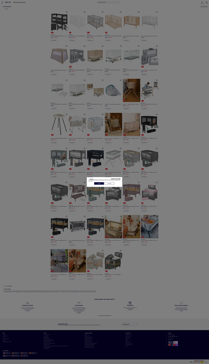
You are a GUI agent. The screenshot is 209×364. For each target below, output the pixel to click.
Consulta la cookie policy (90, 181)
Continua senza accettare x (91, 178)
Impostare (109, 183)
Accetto (99, 183)
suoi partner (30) (91, 179)
